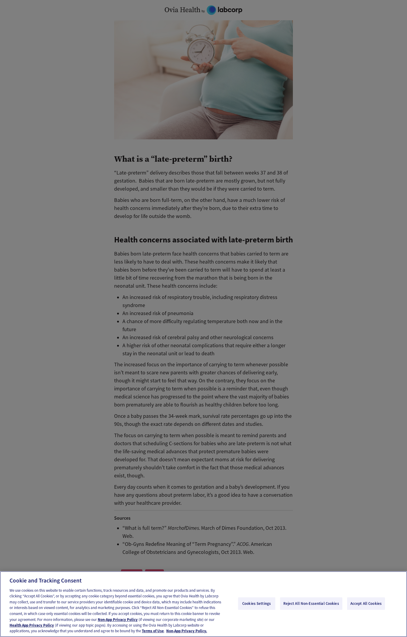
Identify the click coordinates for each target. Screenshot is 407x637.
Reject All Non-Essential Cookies (311, 603)
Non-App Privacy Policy (118, 619)
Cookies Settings (256, 603)
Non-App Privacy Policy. (186, 630)
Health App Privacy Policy (32, 625)
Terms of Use (153, 630)
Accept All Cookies (366, 603)
